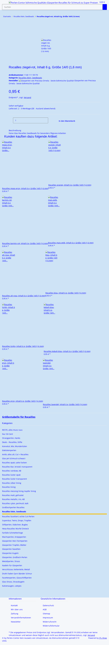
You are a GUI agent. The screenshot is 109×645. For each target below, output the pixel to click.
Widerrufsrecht (49, 621)
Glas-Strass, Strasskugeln (13, 581)
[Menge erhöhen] (50, 120)
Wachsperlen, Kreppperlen (14, 537)
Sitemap (46, 613)
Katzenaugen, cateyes (11, 586)
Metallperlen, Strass (11, 561)
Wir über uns (17, 609)
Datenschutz (48, 605)
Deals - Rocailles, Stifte (12, 442)
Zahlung (14, 613)
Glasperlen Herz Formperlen (14, 541)
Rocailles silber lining (11, 483)
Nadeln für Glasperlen (12, 565)
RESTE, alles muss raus (12, 430)
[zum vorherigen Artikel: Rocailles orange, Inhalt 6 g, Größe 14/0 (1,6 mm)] (86, 17)
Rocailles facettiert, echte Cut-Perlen (18, 516)
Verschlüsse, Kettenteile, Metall (16, 569)
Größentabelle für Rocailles (18, 416)
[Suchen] (105, 7)
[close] (11, 30)
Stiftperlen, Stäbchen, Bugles (15, 524)
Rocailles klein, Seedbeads (30, 77)
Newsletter (16, 621)
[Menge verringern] (11, 120)
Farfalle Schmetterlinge (12, 532)
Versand (27, 97)
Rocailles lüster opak (11, 475)
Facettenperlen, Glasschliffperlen (17, 577)
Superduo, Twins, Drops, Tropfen (16, 520)
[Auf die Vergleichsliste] (11, 36)
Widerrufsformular (51, 625)
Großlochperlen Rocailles (13, 507)
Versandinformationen (21, 617)
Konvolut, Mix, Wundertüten (14, 446)
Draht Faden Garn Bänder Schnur (17, 573)
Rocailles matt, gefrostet (13, 495)
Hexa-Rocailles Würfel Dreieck (15, 528)
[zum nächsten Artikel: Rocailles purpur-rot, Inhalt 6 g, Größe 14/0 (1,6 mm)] (82, 17)
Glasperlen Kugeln (10, 553)
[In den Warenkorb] (11, 25)
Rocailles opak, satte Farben (14, 462)
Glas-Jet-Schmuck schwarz (13, 458)
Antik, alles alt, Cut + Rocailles (15, 454)
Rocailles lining (9, 487)
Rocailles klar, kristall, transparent (17, 466)
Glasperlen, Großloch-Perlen (14, 557)
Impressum (48, 617)
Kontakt (14, 605)
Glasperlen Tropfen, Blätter (14, 545)
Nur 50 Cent (7, 434)
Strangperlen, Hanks (11, 438)
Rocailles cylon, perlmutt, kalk (15, 503)
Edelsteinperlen (9, 450)
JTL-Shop (103, 638)
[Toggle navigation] (5, 3)
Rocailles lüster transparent (14, 479)
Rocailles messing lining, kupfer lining (19, 491)
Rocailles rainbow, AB (11, 470)
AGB (45, 609)
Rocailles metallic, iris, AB (13, 499)
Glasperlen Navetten (11, 549)
